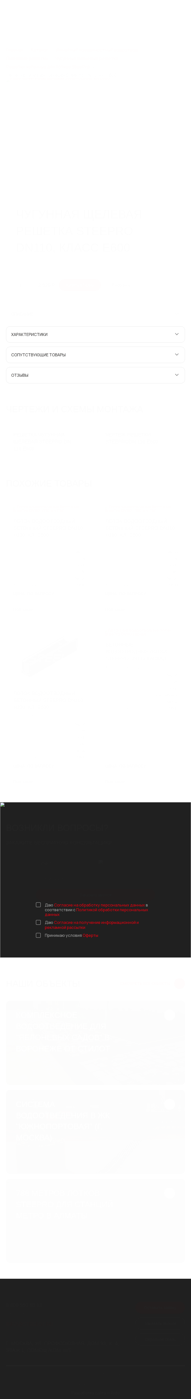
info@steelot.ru (97, 12)
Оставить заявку (160, 1307)
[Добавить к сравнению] (166, 192)
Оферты (90, 935)
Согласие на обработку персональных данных (99, 905)
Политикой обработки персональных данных (96, 912)
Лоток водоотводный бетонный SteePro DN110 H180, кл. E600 (140, 528)
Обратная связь (160, 1339)
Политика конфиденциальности (95, 1384)
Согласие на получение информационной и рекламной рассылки (92, 925)
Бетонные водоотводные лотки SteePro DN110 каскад (136, 651)
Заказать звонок (96, 894)
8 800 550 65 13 (96, 7)
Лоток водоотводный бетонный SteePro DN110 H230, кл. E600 (48, 700)
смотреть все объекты (145, 983)
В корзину (121, 285)
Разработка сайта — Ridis (95, 1393)
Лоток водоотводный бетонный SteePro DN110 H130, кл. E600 (48, 528)
